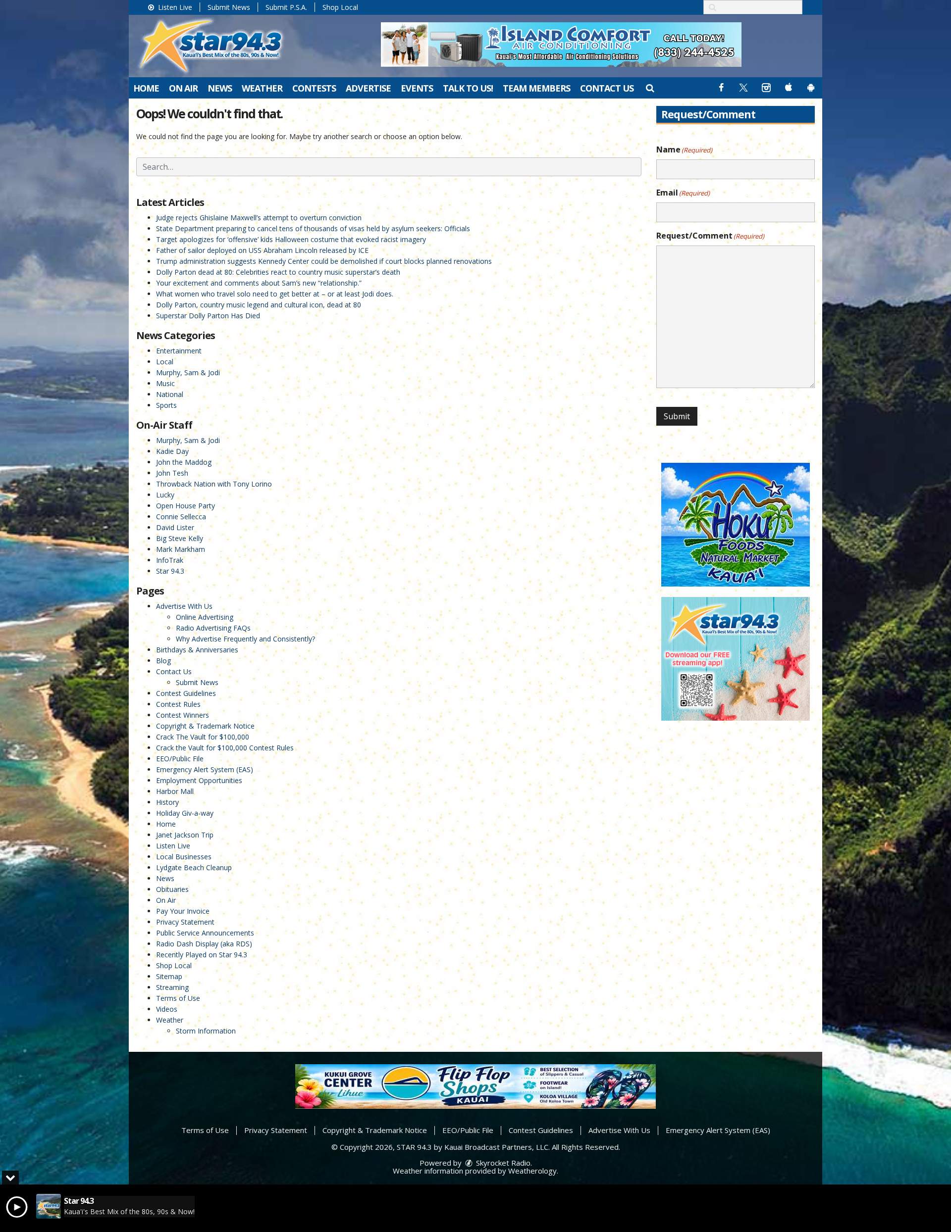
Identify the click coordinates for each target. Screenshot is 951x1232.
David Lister (175, 527)
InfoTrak (169, 560)
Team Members (536, 88)
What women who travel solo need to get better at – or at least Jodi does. (274, 293)
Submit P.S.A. (286, 7)
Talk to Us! (468, 88)
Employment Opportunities (199, 780)
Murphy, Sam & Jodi (188, 372)
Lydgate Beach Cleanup (194, 867)
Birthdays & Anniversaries (197, 649)
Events (417, 88)
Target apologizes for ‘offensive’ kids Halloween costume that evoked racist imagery (291, 239)
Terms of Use (178, 998)
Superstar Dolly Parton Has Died (208, 315)
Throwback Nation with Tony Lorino (214, 484)
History (167, 802)
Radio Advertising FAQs (213, 628)
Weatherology (532, 1171)
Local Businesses (183, 856)
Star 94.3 (170, 571)
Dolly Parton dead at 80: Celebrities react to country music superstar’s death (278, 272)
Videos (166, 1009)
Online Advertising (204, 617)
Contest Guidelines (186, 693)
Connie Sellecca (181, 516)
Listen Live (174, 7)
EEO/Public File (180, 758)
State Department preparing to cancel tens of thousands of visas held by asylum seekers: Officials (313, 228)
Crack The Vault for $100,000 (202, 736)
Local (164, 361)
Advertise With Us (184, 606)
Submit (677, 416)
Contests (314, 88)
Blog (163, 660)
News (220, 88)
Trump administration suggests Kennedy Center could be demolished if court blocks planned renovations (324, 261)
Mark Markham (180, 549)
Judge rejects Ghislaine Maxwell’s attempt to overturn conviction (259, 217)
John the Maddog (183, 462)
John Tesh (172, 473)
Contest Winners (182, 715)
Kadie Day (172, 451)
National (169, 394)
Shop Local (340, 7)
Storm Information (206, 1030)
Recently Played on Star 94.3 (201, 954)
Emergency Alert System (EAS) (204, 769)
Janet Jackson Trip (184, 834)
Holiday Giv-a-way (184, 813)
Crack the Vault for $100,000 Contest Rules (225, 747)
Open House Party (185, 505)
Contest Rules (178, 704)
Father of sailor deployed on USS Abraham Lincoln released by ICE (262, 250)
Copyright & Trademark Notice (205, 726)
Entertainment (179, 350)
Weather (262, 88)
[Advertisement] (561, 44)
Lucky (165, 494)
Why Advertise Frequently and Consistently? (245, 638)
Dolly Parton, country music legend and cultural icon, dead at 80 (258, 304)
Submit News (229, 7)
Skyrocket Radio (502, 1163)
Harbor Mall (175, 791)
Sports (166, 405)
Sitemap (169, 976)
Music (165, 383)
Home (146, 88)
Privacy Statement (185, 922)
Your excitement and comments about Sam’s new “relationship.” (259, 283)
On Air (183, 88)
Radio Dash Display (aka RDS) (204, 943)
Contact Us (607, 88)
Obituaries (172, 889)
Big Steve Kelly (179, 538)
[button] (649, 88)
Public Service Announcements (205, 932)
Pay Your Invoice (183, 911)
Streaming (172, 987)
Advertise (368, 88)
